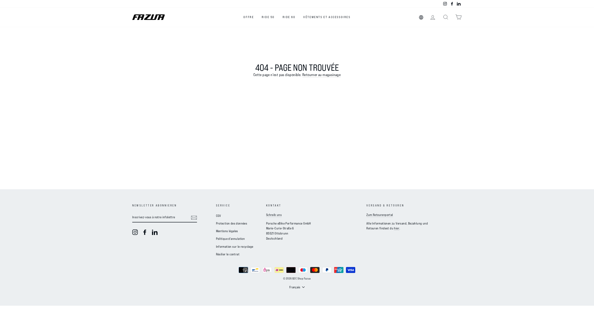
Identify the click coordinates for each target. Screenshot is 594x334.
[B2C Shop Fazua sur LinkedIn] (155, 232)
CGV (218, 216)
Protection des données (231, 223)
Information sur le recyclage (234, 246)
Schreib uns (274, 215)
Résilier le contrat (228, 254)
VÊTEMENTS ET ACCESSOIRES (326, 17)
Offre (248, 17)
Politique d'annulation (230, 239)
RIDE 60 (289, 17)
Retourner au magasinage (321, 74)
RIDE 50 (268, 17)
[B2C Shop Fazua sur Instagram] (135, 232)
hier (396, 228)
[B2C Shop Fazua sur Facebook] (145, 232)
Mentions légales (227, 231)
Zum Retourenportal (379, 215)
